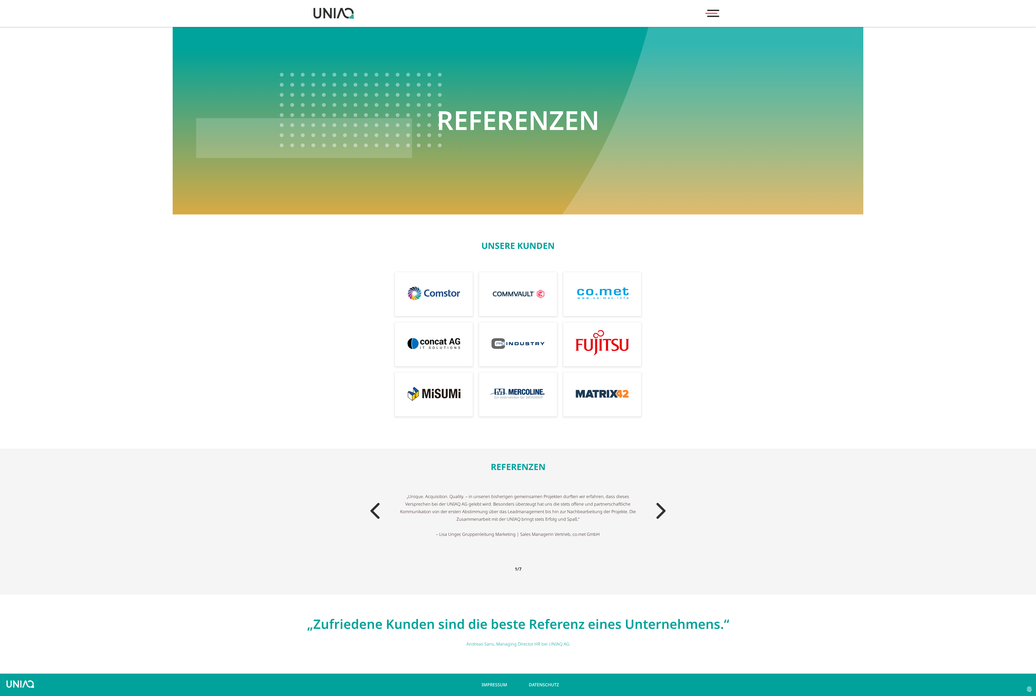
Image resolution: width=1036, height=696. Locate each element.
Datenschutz (544, 685)
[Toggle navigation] (712, 13)
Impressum (494, 685)
